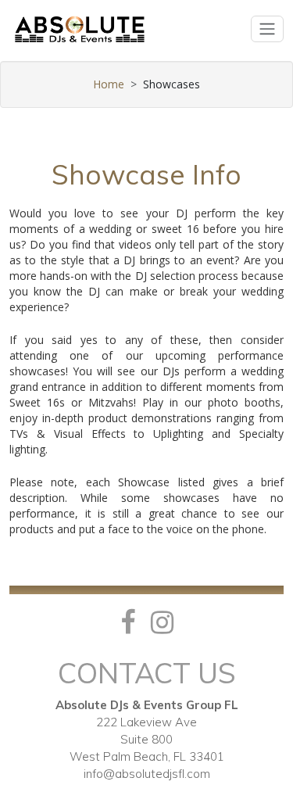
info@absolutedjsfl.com (147, 773)
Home (108, 84)
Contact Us (147, 672)
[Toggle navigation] (267, 29)
